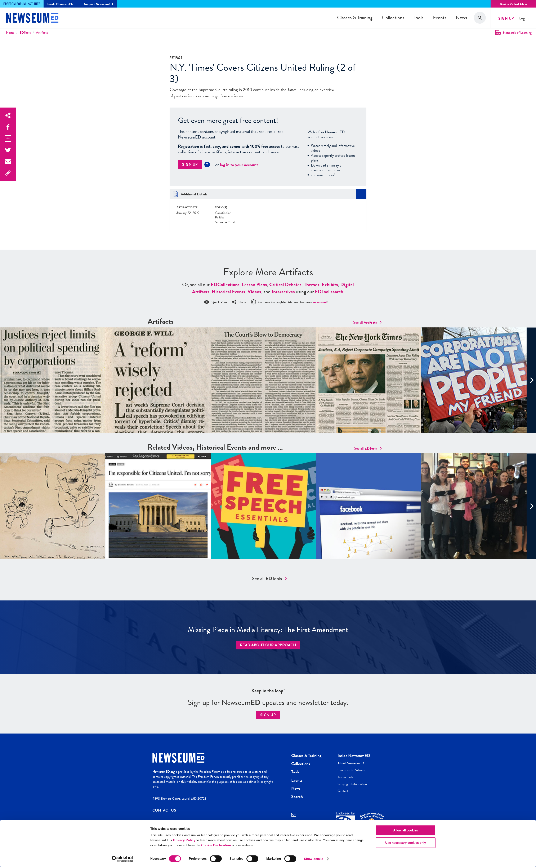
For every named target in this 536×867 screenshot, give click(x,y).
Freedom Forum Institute (21, 4)
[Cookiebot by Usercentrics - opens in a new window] (122, 859)
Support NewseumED (98, 3)
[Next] (531, 380)
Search (297, 796)
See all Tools (267, 578)
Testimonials (345, 777)
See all (365, 322)
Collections (393, 17)
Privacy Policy (184, 840)
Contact (343, 790)
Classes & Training (354, 17)
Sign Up (506, 18)
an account (320, 302)
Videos (254, 291)
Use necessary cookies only (405, 842)
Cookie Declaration (216, 845)
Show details (313, 859)
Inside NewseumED (354, 755)
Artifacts (42, 32)
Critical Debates (285, 284)
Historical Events (228, 291)
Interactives (283, 291)
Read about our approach (268, 645)
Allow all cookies (405, 830)
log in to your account (239, 164)
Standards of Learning (517, 32)
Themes (311, 284)
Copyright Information (352, 783)
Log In (523, 18)
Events (439, 17)
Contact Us (164, 810)
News (461, 17)
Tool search (329, 291)
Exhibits (330, 284)
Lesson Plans (254, 284)
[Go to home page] (32, 18)
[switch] (216, 858)
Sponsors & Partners (351, 770)
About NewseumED (351, 763)
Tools (419, 17)
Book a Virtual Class (513, 3)
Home (10, 32)
